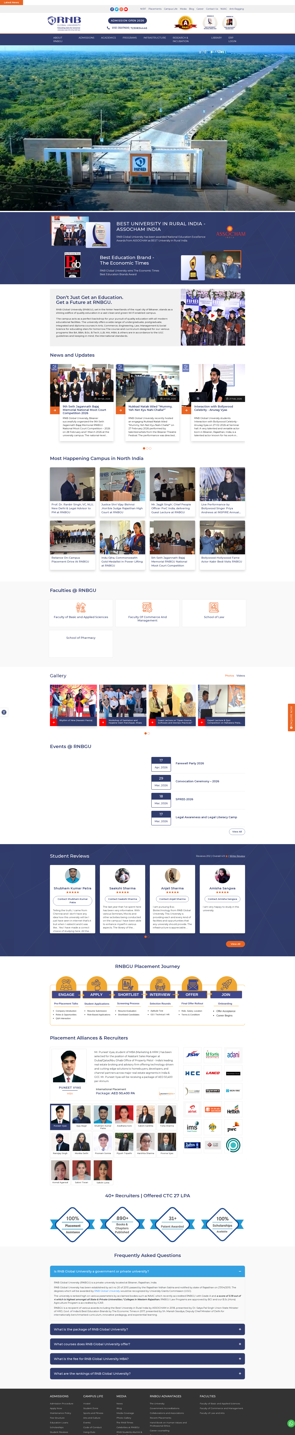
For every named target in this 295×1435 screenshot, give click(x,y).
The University (157, 1403)
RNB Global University (107, 1291)
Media (183, 9)
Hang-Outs (89, 1432)
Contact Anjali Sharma (72, 899)
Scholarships (56, 1427)
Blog (191, 9)
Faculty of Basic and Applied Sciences (220, 1403)
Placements (154, 9)
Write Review (237, 856)
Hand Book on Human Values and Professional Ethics (168, 1424)
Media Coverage (125, 1413)
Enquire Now (291, 716)
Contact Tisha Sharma (222, 899)
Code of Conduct (92, 1427)
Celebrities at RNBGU (128, 1427)
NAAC (223, 9)
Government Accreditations (164, 1408)
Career (200, 9)
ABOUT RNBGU (58, 39)
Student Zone (90, 1408)
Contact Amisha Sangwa (122, 899)
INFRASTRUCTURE (155, 37)
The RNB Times (124, 1422)
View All (237, 831)
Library (216, 37)
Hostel (86, 1403)
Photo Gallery (123, 1417)
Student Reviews (59, 1432)
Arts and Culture (91, 1417)
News (119, 1403)
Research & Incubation (181, 39)
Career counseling (159, 1430)
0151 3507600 (120, 27)
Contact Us (212, 9)
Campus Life (170, 9)
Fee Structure (57, 1417)
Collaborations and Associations (167, 1413)
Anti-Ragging (236, 9)
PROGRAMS (130, 37)
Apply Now (56, 1408)
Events (86, 1422)
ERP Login (232, 39)
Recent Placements (160, 1417)
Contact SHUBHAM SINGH (172, 899)
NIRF (143, 9)
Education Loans (59, 1422)
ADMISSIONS (86, 37)
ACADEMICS (108, 37)
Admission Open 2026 (127, 20)
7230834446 (138, 28)
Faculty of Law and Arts (212, 1413)
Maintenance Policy (60, 1413)
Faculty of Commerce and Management (221, 1408)
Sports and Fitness (93, 1413)
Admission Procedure (61, 1403)
